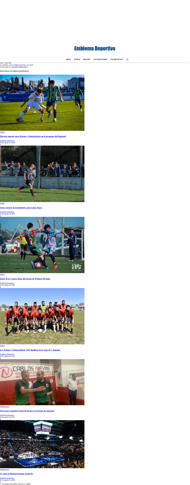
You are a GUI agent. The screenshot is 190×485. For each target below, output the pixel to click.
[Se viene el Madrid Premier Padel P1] (42, 468)
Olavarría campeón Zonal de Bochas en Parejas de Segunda (27, 411)
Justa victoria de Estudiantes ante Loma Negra (21, 208)
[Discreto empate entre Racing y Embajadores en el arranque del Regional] (42, 130)
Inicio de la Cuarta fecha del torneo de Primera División (25, 279)
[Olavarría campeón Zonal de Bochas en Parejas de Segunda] (42, 405)
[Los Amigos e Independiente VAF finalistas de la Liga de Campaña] (42, 344)
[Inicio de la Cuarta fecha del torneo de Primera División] (42, 272)
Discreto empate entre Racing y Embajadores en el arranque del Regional (33, 136)
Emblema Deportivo (7, 141)
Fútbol (2, 132)
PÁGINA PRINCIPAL (20, 67)
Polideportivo (4, 407)
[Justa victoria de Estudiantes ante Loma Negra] (42, 201)
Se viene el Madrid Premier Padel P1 (17, 474)
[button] (127, 59)
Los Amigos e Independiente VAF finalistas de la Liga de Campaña (30, 350)
